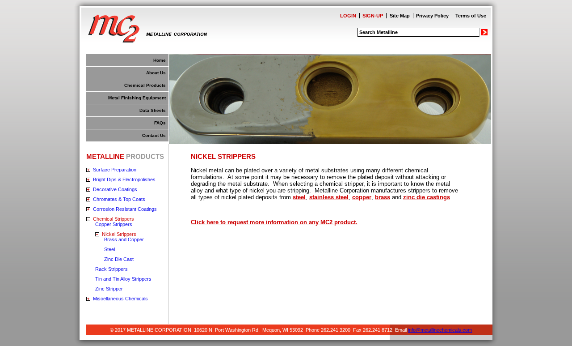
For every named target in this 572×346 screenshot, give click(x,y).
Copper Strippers (113, 224)
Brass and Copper (124, 239)
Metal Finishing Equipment (137, 97)
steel (299, 197)
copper (361, 197)
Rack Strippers (111, 269)
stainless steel (329, 197)
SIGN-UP (372, 15)
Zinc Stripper (109, 288)
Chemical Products (145, 85)
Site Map (400, 15)
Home (159, 60)
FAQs (160, 122)
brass (382, 197)
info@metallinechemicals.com (440, 330)
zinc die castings (426, 197)
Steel (109, 249)
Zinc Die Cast (119, 259)
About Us (156, 72)
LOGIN (348, 15)
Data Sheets (152, 110)
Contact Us (154, 135)
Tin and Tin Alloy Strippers (123, 279)
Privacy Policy (432, 15)
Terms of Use (470, 15)
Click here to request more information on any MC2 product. (274, 222)
